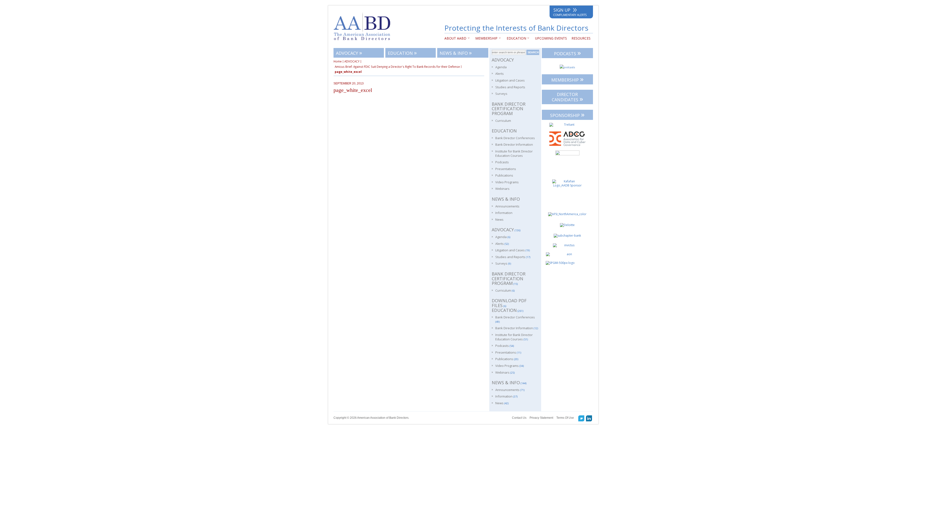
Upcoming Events (551, 38)
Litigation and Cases (510, 80)
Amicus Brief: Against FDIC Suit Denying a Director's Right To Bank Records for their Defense (397, 66)
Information (503, 213)
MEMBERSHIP (567, 79)
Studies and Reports (510, 87)
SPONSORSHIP (567, 114)
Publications (504, 175)
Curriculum (503, 120)
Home (338, 61)
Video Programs (507, 182)
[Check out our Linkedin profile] (589, 418)
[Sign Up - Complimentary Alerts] (571, 13)
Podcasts (502, 162)
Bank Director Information (514, 144)
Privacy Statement (541, 417)
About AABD (455, 38)
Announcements (507, 206)
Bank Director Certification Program (508, 108)
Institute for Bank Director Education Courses (514, 153)
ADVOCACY (349, 52)
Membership (485, 38)
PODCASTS (567, 52)
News (499, 219)
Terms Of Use (565, 417)
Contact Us (519, 417)
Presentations (505, 169)
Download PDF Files (509, 303)
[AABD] (364, 42)
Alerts (499, 73)
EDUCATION (515, 38)
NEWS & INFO (456, 52)
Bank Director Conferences (515, 138)
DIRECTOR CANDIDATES (567, 97)
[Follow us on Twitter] (581, 418)
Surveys (501, 93)
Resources (581, 38)
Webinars (502, 188)
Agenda (501, 67)
